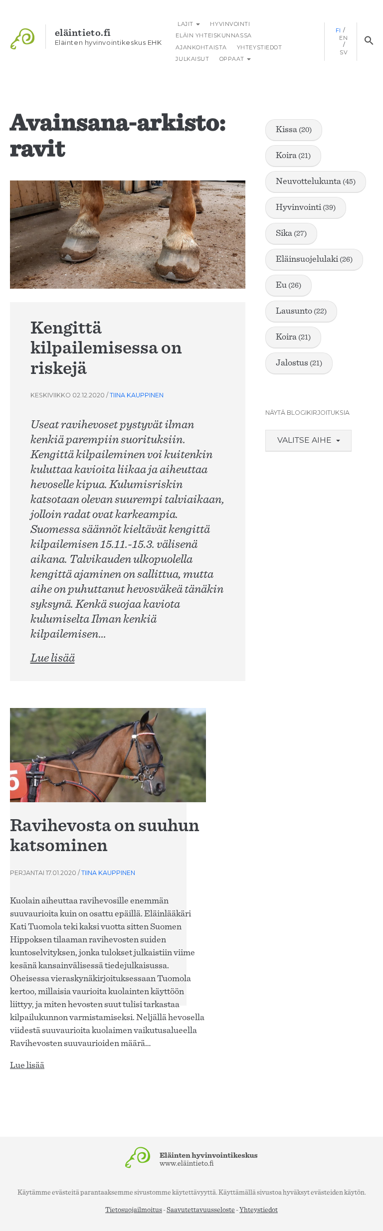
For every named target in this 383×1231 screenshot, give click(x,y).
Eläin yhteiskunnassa (213, 35)
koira (293, 155)
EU (288, 285)
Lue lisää (52, 658)
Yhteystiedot (259, 47)
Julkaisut (192, 58)
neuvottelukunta (316, 181)
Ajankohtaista (201, 47)
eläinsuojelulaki (314, 259)
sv (344, 52)
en (343, 37)
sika (291, 233)
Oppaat (232, 58)
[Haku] (369, 41)
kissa (294, 129)
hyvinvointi (306, 207)
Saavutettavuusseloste (201, 1210)
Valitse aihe (305, 440)
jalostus (299, 362)
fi (338, 30)
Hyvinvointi (230, 23)
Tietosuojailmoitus (133, 1210)
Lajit (185, 23)
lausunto (301, 311)
